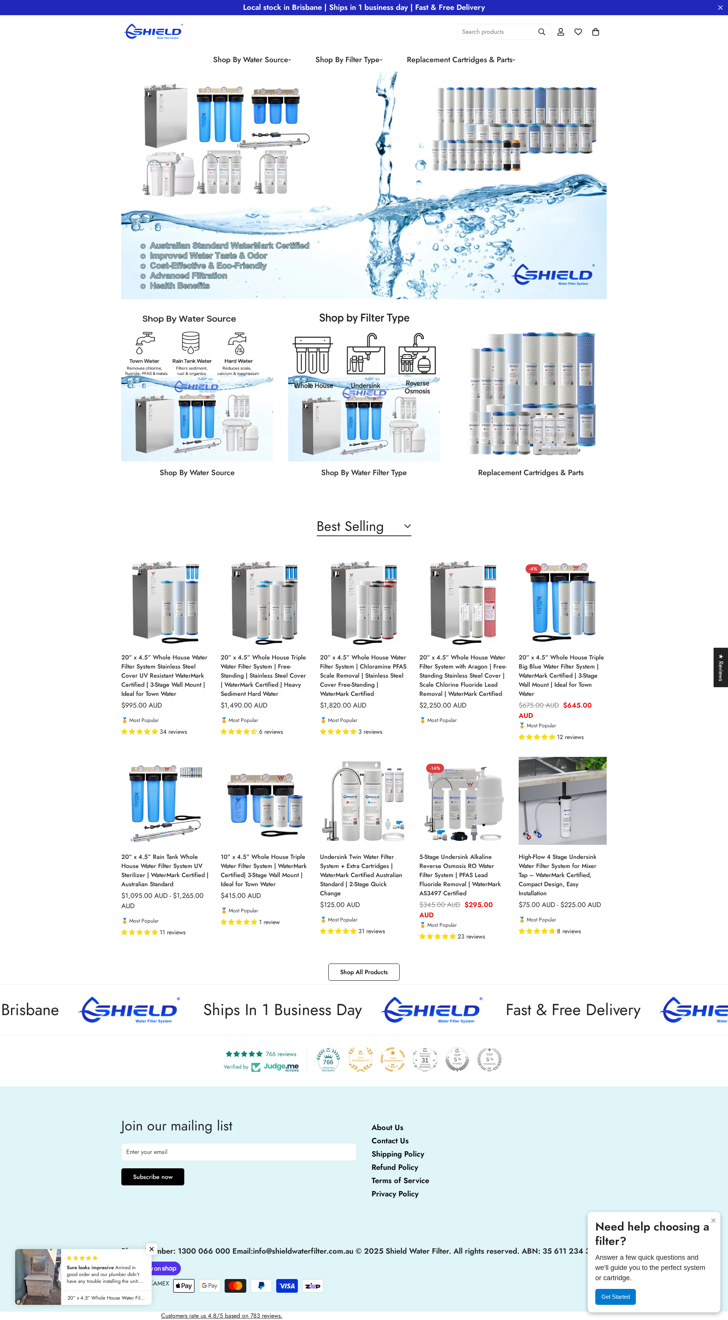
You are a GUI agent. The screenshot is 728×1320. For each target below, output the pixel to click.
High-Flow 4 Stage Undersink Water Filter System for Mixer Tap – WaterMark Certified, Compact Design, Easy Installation (557, 875)
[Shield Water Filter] (154, 32)
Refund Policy (395, 1167)
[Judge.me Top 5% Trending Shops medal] (489, 1059)
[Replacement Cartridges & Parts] (531, 385)
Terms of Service (400, 1180)
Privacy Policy (395, 1193)
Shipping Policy (398, 1154)
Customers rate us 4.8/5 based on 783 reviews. (221, 1315)
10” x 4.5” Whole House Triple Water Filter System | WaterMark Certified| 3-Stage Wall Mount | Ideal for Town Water (264, 870)
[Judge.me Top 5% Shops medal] (457, 1059)
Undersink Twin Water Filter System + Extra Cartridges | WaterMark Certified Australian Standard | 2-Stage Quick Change (361, 875)
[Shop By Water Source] (197, 385)
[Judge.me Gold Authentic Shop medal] (360, 1059)
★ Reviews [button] (721, 667)
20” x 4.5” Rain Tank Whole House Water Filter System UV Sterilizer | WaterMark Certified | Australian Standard (165, 870)
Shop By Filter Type (347, 59)
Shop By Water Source (250, 59)
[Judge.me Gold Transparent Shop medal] (393, 1059)
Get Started (615, 1296)
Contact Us (390, 1140)
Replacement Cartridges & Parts (459, 59)
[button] (140, 731)
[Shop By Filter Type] (364, 385)
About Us (387, 1127)
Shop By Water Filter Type (364, 472)
